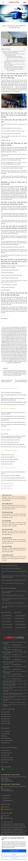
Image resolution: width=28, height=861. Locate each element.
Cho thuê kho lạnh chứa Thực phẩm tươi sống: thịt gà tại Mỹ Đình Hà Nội (14, 352)
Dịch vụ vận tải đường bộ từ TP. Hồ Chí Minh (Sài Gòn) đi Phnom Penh (13, 425)
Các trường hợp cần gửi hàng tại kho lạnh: (14, 56)
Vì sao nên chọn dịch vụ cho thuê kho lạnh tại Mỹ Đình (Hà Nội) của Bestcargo (15, 64)
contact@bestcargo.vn (9, 781)
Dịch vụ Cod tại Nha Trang (7, 627)
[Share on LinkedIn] (20, 322)
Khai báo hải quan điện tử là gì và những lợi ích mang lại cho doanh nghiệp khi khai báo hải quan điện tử (13, 436)
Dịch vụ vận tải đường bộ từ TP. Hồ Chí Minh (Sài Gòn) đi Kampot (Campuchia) (13, 413)
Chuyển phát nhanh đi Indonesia (10, 830)
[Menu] (3, 2)
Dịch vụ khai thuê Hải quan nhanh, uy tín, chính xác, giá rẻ (13, 446)
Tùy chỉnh (14, 854)
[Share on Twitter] (12, 322)
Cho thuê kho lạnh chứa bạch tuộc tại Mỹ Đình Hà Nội (13, 330)
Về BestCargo (4, 736)
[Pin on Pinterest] (18, 322)
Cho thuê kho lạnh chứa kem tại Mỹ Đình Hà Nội (13, 333)
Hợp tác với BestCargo (6, 738)
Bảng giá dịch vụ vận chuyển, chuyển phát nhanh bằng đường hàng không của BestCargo (13, 399)
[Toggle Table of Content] (24, 49)
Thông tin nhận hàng (5, 723)
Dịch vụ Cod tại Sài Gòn (7, 615)
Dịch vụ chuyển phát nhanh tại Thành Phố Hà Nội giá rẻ (21, 380)
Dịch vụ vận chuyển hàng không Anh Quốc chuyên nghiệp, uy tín (13, 395)
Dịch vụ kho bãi (20, 327)
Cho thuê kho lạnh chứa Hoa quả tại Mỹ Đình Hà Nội (14, 332)
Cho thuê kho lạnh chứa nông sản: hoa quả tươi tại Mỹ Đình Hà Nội (14, 337)
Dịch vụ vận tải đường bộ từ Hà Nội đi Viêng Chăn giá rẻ (13, 422)
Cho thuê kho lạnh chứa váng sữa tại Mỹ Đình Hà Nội (13, 360)
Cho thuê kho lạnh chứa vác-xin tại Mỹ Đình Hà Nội (14, 359)
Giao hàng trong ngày (5, 714)
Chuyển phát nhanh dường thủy (8, 457)
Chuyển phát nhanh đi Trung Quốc (11, 825)
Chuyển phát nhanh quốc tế (7, 464)
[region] (14, 848)
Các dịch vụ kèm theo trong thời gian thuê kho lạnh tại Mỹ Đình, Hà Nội (14, 62)
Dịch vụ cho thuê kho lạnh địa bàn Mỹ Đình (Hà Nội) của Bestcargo (15, 69)
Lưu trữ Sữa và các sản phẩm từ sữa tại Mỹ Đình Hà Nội (17, 362)
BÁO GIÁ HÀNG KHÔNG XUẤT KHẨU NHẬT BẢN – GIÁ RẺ (13, 402)
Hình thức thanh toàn (5, 721)
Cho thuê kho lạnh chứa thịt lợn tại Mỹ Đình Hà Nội (14, 350)
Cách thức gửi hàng (5, 718)
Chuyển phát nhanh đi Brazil (11, 834)
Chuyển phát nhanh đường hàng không (9, 459)
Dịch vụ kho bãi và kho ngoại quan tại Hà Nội (10, 475)
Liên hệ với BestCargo (6, 731)
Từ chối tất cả (14, 858)
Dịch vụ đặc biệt (13, 327)
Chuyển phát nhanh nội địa (7, 759)
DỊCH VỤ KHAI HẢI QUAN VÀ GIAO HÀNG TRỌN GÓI (12, 444)
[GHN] (9, 769)
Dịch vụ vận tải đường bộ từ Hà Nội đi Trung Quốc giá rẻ (13, 416)
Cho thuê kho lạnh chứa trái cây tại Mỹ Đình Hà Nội (14, 357)
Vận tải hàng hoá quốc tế (6, 752)
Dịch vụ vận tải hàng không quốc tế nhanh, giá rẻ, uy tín (13, 404)
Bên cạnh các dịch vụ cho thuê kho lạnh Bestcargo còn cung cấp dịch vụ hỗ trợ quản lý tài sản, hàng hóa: (15, 67)
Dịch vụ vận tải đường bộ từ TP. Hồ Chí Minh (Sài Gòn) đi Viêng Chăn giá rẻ (13, 419)
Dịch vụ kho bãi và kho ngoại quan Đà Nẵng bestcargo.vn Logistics (13, 472)
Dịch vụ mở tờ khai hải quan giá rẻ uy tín (9, 442)
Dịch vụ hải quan (4, 434)
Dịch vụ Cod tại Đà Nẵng (7, 624)
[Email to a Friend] (15, 322)
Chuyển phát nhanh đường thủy (8, 461)
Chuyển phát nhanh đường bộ (7, 454)
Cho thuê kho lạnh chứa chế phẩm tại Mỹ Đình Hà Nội (14, 330)
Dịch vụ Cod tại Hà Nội (6, 618)
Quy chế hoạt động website (7, 740)
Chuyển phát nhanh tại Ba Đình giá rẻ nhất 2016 (6, 380)
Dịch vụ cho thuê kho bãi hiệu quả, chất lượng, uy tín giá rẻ (13, 480)
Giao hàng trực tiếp (5, 712)
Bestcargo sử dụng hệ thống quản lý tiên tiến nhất (16, 60)
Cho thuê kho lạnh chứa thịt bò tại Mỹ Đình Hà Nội (12, 350)
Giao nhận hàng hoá (5, 750)
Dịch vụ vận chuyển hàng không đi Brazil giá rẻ (11, 392)
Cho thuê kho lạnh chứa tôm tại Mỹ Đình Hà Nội (12, 357)
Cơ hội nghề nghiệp (5, 733)
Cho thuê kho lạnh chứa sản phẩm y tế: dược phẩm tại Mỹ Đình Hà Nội (13, 343)
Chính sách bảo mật (5, 742)
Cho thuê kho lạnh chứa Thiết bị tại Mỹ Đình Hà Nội (15, 348)
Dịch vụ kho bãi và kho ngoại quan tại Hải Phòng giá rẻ (13, 478)
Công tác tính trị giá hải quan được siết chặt (10, 440)
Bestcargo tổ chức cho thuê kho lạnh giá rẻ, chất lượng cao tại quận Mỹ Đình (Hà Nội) (15, 54)
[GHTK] (2, 769)
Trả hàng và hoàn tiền (5, 716)
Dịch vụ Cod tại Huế (6, 621)
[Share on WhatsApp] (7, 322)
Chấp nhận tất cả (14, 850)
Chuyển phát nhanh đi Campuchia (14, 827)
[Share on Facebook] (10, 322)
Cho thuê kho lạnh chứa (21, 328)
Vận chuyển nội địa (5, 755)
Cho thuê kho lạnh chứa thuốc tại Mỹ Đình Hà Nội (14, 353)
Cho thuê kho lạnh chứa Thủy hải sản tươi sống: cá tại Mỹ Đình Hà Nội (14, 354)
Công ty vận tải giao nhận (6, 824)
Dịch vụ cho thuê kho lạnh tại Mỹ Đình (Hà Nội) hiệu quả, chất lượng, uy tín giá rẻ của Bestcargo (14, 52)
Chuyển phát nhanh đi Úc (8, 832)
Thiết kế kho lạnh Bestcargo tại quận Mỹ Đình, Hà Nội (16, 58)
